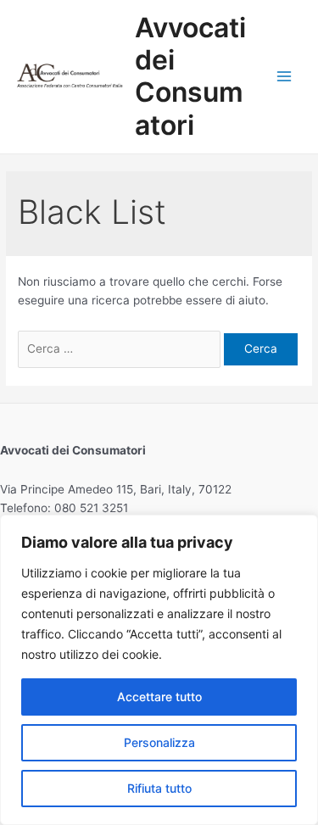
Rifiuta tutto (159, 788)
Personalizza (159, 742)
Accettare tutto (159, 696)
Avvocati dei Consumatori (190, 76)
